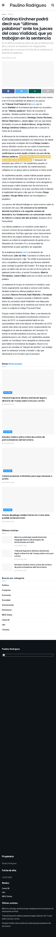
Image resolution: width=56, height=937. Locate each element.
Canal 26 (5, 620)
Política (10, 14)
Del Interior (7, 610)
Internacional (8, 605)
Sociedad (6, 600)
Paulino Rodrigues (28, 5)
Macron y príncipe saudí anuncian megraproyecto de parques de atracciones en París (30, 539)
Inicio (4, 14)
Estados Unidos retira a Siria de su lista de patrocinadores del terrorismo (23, 438)
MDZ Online (7, 615)
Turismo (5, 629)
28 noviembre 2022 (9, 58)
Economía (6, 595)
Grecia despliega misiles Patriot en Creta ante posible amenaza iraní (25, 516)
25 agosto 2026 (8, 404)
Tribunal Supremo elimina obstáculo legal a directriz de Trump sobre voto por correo (24, 399)
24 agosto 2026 (8, 482)
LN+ (3, 625)
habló (25, 252)
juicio (34, 104)
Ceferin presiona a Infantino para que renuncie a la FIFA (27, 477)
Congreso (6, 590)
